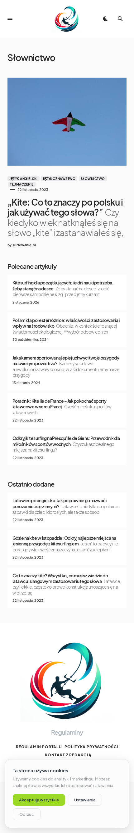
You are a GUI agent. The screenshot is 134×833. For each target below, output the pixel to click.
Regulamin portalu (39, 746)
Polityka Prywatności (91, 746)
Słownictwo (93, 179)
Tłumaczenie (22, 184)
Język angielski (23, 179)
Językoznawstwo (59, 179)
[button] (10, 18)
